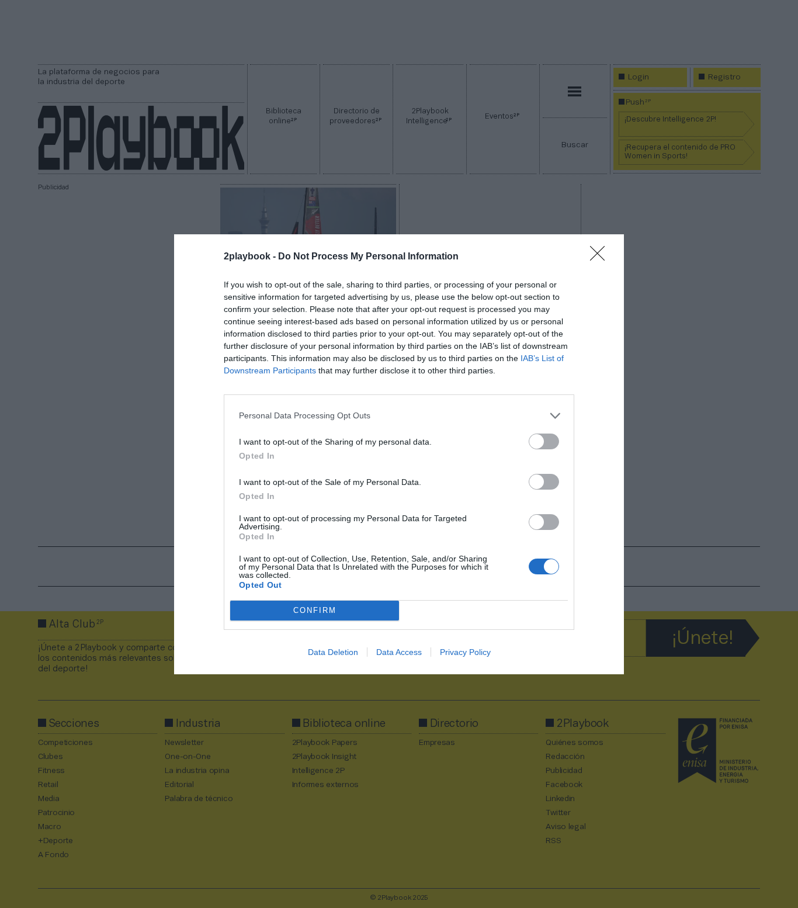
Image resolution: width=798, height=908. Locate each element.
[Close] (601, 257)
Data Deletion (333, 652)
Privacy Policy (465, 652)
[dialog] (399, 454)
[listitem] (399, 416)
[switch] (544, 441)
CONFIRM (314, 610)
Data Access (399, 652)
